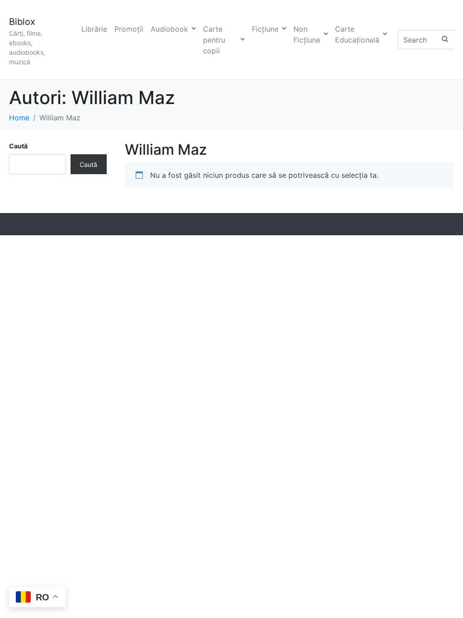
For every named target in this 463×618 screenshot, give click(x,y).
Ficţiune (265, 28)
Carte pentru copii (214, 39)
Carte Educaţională (357, 34)
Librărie (94, 28)
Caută (18, 146)
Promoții (128, 28)
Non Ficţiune (306, 34)
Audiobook (169, 28)
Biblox (22, 21)
